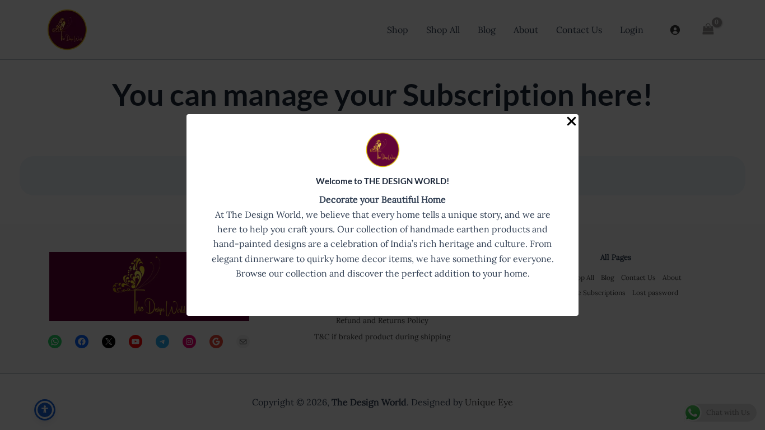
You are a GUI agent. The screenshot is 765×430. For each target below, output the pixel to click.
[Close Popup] (572, 121)
